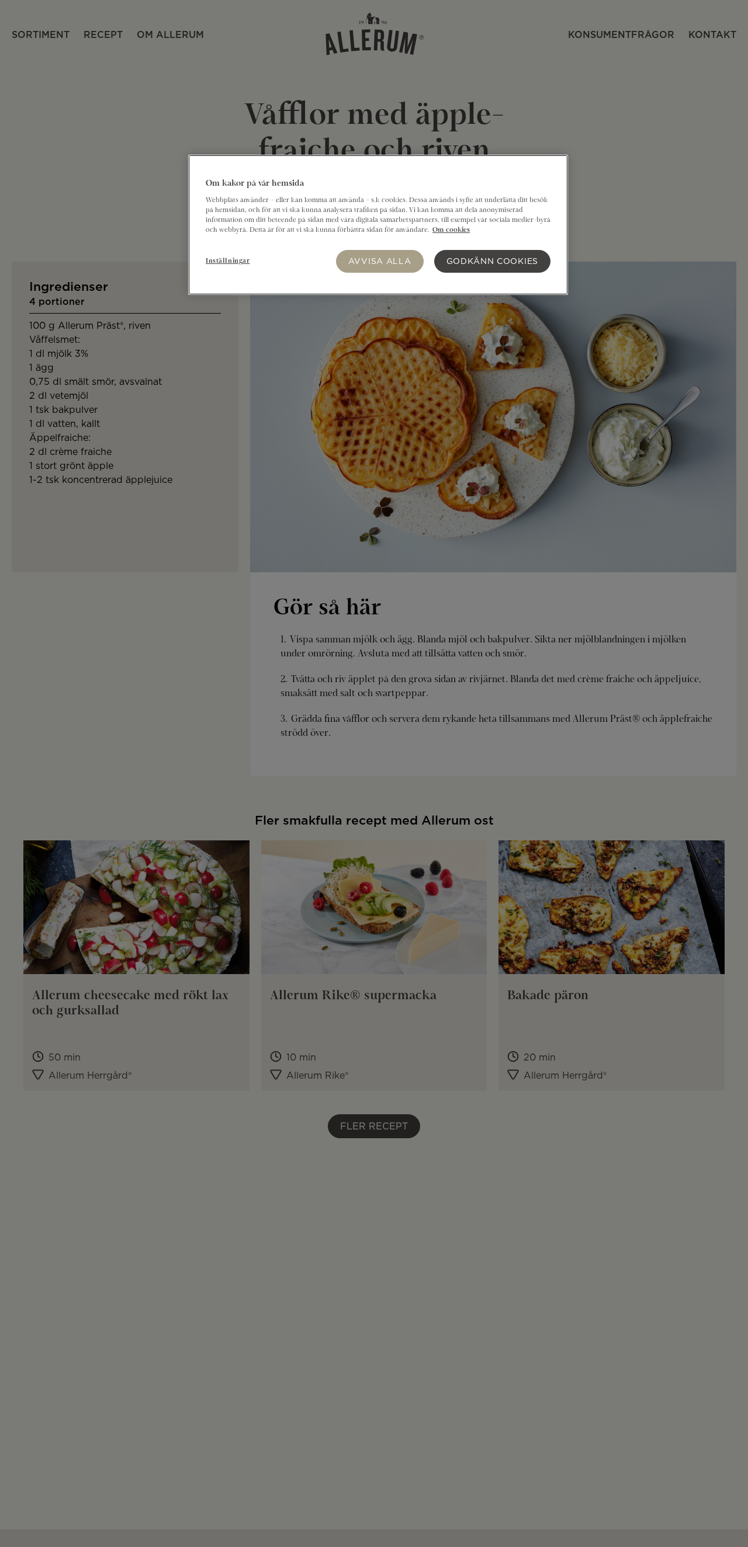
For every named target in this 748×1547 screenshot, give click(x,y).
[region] (378, 225)
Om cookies (451, 230)
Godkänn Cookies (492, 261)
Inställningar (228, 261)
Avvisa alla (379, 261)
